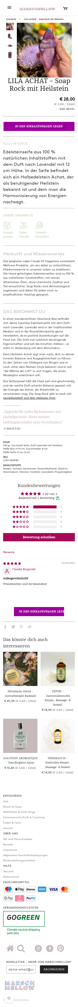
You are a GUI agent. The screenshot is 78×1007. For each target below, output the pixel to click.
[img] (12, 563)
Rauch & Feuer (12, 806)
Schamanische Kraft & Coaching (24, 817)
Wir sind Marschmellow (17, 839)
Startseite (11, 19)
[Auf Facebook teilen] (5, 627)
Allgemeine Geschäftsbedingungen (25, 855)
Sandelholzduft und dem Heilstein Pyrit (29, 398)
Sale (5, 801)
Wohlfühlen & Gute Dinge (19, 811)
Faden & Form (12, 822)
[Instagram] (38, 948)
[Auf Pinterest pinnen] (21, 627)
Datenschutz (11, 876)
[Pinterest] (60, 949)
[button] (21, 507)
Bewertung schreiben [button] (39, 537)
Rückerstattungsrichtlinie (19, 860)
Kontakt (8, 844)
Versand (8, 871)
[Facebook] (50, 948)
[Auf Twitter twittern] (13, 627)
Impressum (10, 849)
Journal (7, 828)
